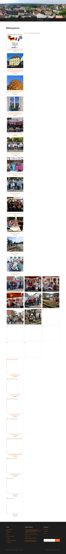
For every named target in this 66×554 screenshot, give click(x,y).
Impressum (46, 529)
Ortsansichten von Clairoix (11, 540)
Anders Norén (53, 549)
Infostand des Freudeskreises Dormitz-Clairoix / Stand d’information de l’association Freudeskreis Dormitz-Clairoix (33, 530)
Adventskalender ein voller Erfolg (31, 538)
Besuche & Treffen (30, 19)
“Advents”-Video (28, 536)
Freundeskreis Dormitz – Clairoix (16, 549)
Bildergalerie (40, 19)
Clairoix (22, 19)
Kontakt (47, 19)
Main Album (26, 33)
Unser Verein (15, 19)
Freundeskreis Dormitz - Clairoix (33, 9)
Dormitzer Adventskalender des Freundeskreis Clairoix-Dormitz (30, 541)
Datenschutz (46, 531)
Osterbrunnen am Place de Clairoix (31, 533)
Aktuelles (8, 19)
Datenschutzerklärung (10, 536)
